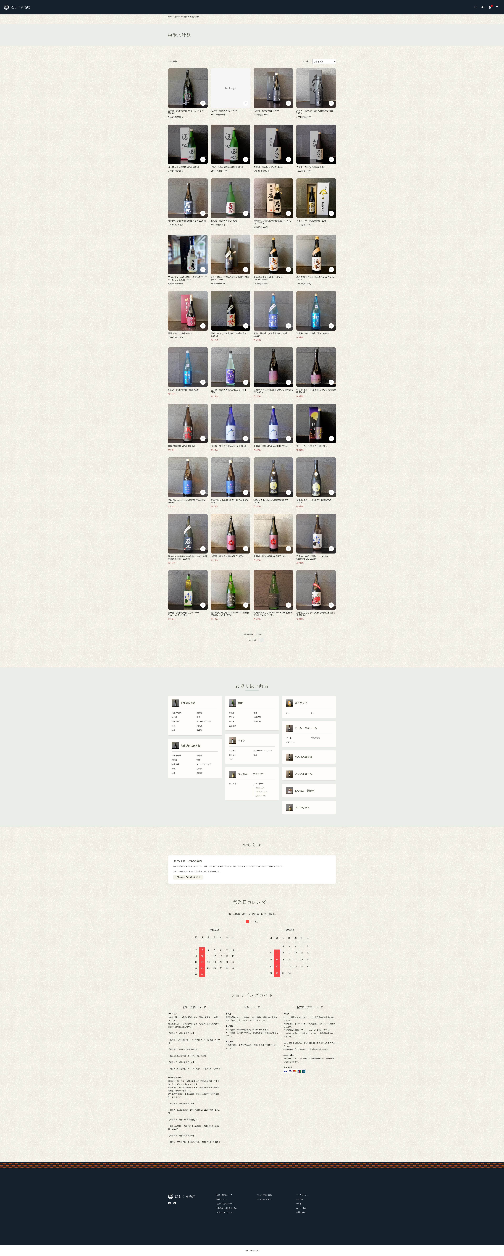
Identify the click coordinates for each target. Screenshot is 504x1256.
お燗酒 (199, 726)
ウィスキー (233, 784)
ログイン (207, 871)
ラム (312, 713)
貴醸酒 (199, 730)
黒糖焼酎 (232, 726)
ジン (288, 713)
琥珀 (255, 755)
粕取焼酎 (257, 717)
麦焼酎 (231, 717)
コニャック (259, 788)
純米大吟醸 (176, 713)
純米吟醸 (175, 722)
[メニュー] (497, 7)
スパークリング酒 (203, 722)
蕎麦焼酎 (257, 722)
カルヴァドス (260, 796)
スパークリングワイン (263, 751)
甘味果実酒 (315, 738)
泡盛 (255, 713)
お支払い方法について (225, 1204)
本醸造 (199, 713)
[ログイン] (483, 7)
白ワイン (232, 755)
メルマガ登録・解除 (264, 1195)
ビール (288, 738)
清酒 (198, 717)
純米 (173, 730)
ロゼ (231, 759)
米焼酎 (231, 722)
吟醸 (173, 726)
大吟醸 (174, 717)
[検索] (475, 7)
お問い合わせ (301, 1212)
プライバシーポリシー (225, 1212)
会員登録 (199, 871)
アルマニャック (261, 792)
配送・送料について (224, 1195)
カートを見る (301, 1208)
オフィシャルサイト (264, 1199)
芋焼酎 (231, 713)
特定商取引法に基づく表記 (227, 1208)
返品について (222, 1199)
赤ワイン (232, 751)
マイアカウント (302, 1195)
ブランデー (258, 784)
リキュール (290, 742)
